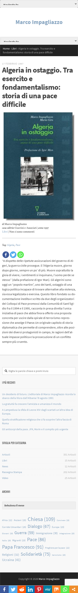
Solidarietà (36, 554)
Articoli (6, 454)
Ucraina (11, 560)
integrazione (66, 533)
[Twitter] (13, 254)
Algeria (10, 245)
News (5, 466)
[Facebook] (5, 254)
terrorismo (59, 555)
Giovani (7, 533)
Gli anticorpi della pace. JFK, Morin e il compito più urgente (35, 429)
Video (5, 478)
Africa (7, 520)
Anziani (20, 520)
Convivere (63, 520)
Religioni (10, 554)
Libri (5, 232)
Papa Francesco (23, 546)
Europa (58, 527)
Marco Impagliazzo (39, 22)
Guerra (24, 532)
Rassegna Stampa (12, 472)
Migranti (19, 540)
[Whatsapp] (20, 254)
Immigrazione (47, 533)
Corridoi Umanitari (14, 527)
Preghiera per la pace (57, 547)
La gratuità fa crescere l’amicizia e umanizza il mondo (31, 404)
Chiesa (41, 519)
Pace (18, 245)
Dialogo (39, 526)
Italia (6, 540)
